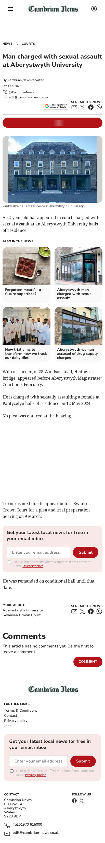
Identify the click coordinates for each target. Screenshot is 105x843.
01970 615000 (30, 825)
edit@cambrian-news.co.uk (36, 833)
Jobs (7, 725)
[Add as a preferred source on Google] (56, 106)
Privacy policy (15, 720)
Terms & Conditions (20, 710)
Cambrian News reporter (26, 80)
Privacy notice (32, 566)
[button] (10, 9)
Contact (10, 715)
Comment (87, 661)
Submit (86, 552)
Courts (28, 44)
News (7, 44)
